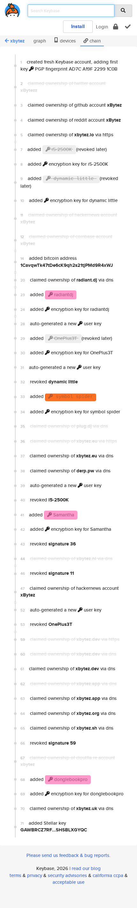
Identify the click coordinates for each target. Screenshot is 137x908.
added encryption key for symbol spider (70, 411)
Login (102, 26)
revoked (49, 381)
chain (94, 40)
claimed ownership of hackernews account (69, 591)
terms (15, 875)
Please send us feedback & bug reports (67, 855)
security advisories (67, 875)
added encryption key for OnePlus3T (66, 352)
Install (78, 26)
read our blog (86, 868)
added (46, 294)
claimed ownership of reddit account (70, 120)
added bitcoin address (66, 261)
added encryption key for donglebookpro (72, 793)
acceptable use (68, 882)
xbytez (17, 40)
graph (39, 40)
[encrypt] (115, 27)
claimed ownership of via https (66, 134)
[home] (12, 8)
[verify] (128, 27)
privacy (34, 875)
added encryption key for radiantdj (64, 309)
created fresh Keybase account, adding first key (69, 65)
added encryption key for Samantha (65, 529)
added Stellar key (53, 826)
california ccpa (108, 875)
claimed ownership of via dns (66, 279)
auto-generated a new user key (60, 323)
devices (67, 40)
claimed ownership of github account (71, 105)
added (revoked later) (63, 149)
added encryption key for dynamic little (69, 200)
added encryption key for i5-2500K (64, 164)
